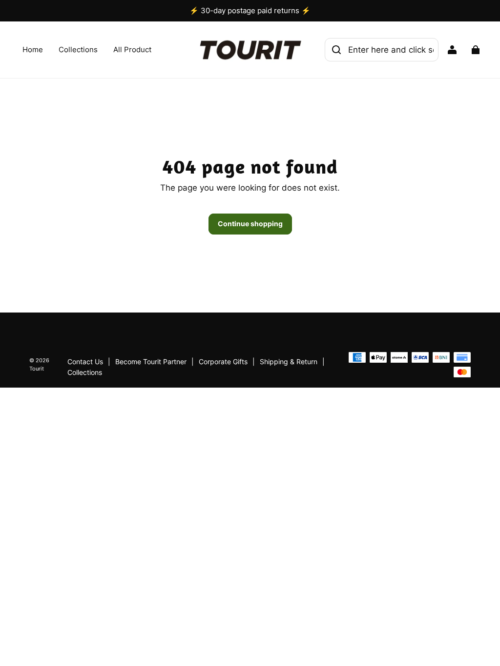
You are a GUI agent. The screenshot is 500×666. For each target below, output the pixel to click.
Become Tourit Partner (151, 362)
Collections (78, 49)
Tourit (36, 369)
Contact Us (85, 362)
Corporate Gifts (223, 362)
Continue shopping (250, 223)
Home (32, 49)
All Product (132, 49)
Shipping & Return (288, 362)
